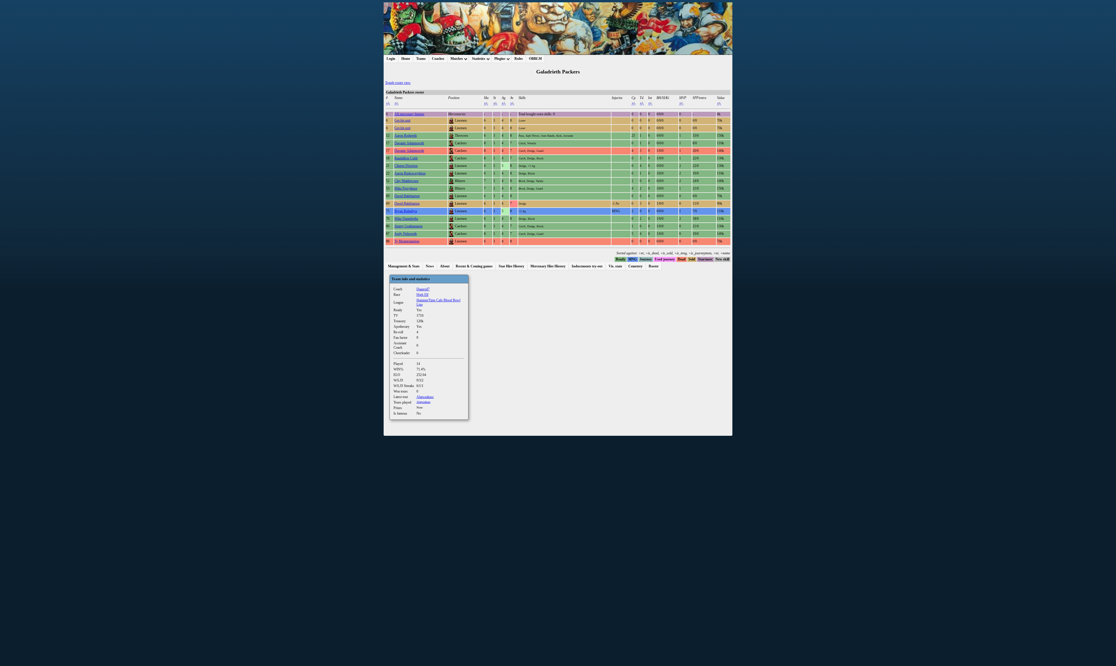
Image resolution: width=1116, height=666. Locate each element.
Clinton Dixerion (406, 166)
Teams (421, 59)
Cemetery (635, 266)
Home (405, 59)
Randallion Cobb (406, 158)
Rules (518, 59)
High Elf (422, 295)
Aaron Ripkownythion (409, 173)
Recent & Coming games (474, 266)
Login (391, 59)
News (430, 266)
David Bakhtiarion (407, 196)
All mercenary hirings (409, 114)
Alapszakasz (425, 397)
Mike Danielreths (406, 219)
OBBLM (535, 59)
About (445, 266)
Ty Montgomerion (406, 241)
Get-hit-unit (402, 120)
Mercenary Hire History (548, 266)
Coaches (438, 59)
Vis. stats (615, 266)
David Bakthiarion (407, 203)
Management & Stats (404, 266)
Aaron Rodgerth (405, 136)
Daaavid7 (423, 289)
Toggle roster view (398, 83)
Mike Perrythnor (405, 188)
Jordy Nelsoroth (405, 234)
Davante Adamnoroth (409, 143)
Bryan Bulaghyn (405, 211)
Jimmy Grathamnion (408, 226)
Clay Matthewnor (406, 181)
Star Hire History (511, 266)
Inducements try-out (587, 266)
